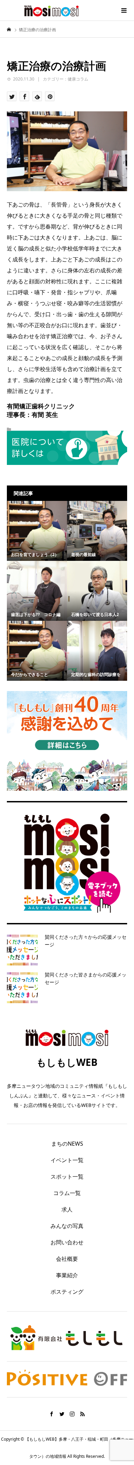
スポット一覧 (67, 1176)
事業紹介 (67, 1275)
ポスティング (67, 1291)
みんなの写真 (67, 1226)
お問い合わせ (67, 1242)
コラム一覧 (67, 1193)
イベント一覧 (67, 1160)
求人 (67, 1209)
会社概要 (67, 1259)
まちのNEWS (67, 1143)
